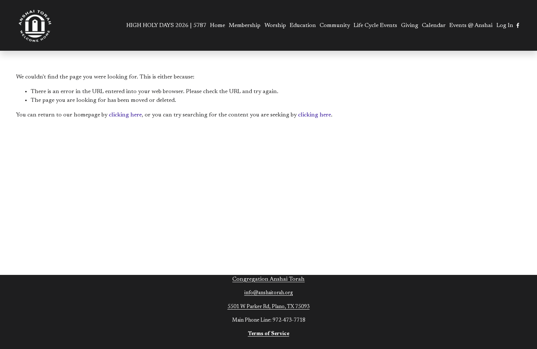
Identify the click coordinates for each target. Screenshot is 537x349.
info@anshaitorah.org (268, 293)
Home (217, 25)
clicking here (125, 115)
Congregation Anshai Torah (268, 279)
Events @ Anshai (470, 25)
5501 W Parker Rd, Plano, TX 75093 (269, 307)
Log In (504, 25)
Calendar (434, 25)
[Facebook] (518, 25)
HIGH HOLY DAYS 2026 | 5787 (166, 25)
